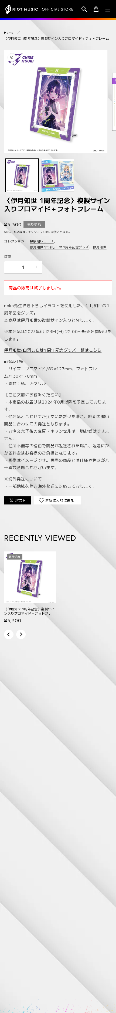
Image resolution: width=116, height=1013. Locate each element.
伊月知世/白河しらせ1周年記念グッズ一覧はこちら (52, 350)
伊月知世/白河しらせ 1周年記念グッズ (59, 247)
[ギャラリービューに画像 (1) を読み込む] (22, 175)
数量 (7, 256)
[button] (84, 9)
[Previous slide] (8, 634)
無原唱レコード (42, 241)
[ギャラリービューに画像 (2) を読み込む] (57, 175)
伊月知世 (99, 247)
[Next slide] (21, 634)
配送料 (18, 232)
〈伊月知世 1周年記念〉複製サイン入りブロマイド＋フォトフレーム (56, 38)
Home (8, 32)
